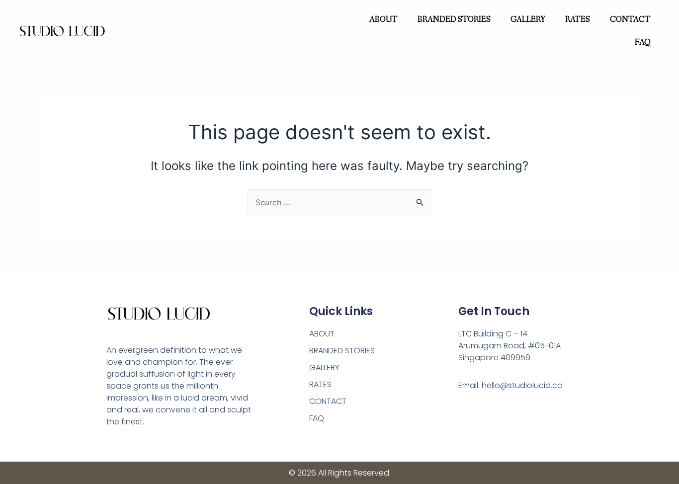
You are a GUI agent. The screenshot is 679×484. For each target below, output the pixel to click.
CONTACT (630, 19)
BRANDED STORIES (454, 19)
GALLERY (527, 19)
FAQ (643, 42)
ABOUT (383, 19)
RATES (577, 19)
